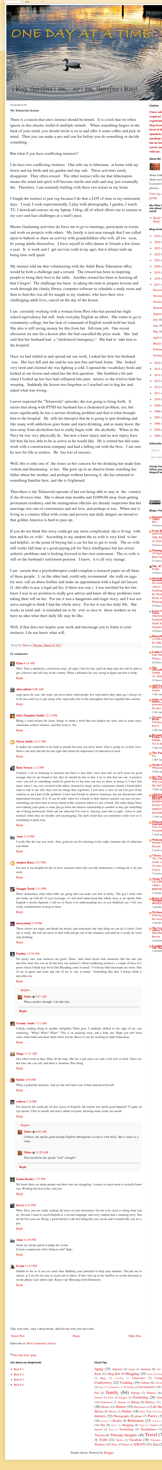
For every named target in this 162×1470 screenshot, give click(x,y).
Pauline (21, 953)
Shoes (114, 1425)
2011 (157, 393)
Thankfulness (148, 1429)
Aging (98, 1368)
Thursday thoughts (123, 1434)
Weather (99, 1444)
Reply (19, 678)
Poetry (152, 1415)
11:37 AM (30, 1053)
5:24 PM (31, 1101)
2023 (157, 248)
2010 (157, 399)
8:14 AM (29, 663)
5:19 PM (37, 923)
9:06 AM (37, 689)
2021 (157, 260)
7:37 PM (40, 1179)
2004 (157, 436)
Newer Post (17, 1336)
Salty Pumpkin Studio (30, 715)
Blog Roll (114, 1374)
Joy (154, 755)
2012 (157, 387)
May (156, 331)
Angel (131, 1369)
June (156, 325)
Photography (121, 1416)
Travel (151, 1434)
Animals (145, 1369)
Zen (155, 1444)
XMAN (139, 1444)
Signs (142, 1425)
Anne (19, 836)
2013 (157, 381)
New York (145, 1411)
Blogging (132, 1373)
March (157, 343)
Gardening (140, 1397)
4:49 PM (30, 1079)
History (149, 1402)
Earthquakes (113, 1387)
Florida (135, 1393)
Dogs (100, 1387)
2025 (157, 236)
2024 (157, 242)
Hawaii (122, 1402)
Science (156, 1420)
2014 (157, 375)
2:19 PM (29, 836)
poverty (104, 1420)
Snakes (154, 1425)
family (112, 1392)
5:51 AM (40, 996)
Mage (20, 1053)
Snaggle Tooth (25, 888)
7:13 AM (40, 1023)
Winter (125, 1444)
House (105, 1407)
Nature (127, 1411)
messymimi (23, 923)
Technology (126, 1429)
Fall (96, 1393)
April (156, 337)
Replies (25, 990)
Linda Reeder (25, 1179)
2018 (157, 278)
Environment (147, 1387)
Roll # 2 (19, 1374)
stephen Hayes (25, 862)
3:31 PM (40, 888)
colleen (20, 1101)
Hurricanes (140, 1407)
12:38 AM (33, 953)
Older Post (134, 1336)
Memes (98, 1411)
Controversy (103, 1382)
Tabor (28, 996)
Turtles (120, 1440)
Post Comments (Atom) (41, 1343)
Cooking (126, 1382)
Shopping (128, 1425)
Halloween (107, 1402)
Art (159, 1369)
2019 (157, 272)
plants (138, 1416)
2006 (157, 423)
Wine (114, 1444)
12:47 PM (31, 1266)
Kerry (20, 1205)
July (156, 319)
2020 (157, 266)
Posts (156, 450)
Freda (20, 1266)
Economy (129, 1387)
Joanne (156, 690)
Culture (145, 1383)
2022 (157, 254)
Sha (103, 1425)
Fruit (110, 1397)
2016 (157, 363)
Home (76, 1336)
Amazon (117, 1369)
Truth (103, 1439)
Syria (111, 1429)
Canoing (119, 1378)
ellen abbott (24, 689)
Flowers (151, 1393)
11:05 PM (30, 1240)
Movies (113, 1411)
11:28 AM (41, 1152)
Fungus (123, 1397)
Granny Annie (25, 1023)
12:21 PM (40, 741)
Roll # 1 (19, 1369)
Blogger (109, 1452)
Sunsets (98, 1429)
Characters (138, 1378)
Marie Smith (24, 741)
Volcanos (155, 1440)
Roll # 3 (19, 1379)
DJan (19, 663)
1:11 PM (38, 767)
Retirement (136, 1420)
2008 (157, 411)
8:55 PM (30, 1205)
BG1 (154, 521)
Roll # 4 (19, 1385)
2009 (157, 405)
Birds (97, 1374)
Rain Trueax (24, 767)
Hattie (20, 1079)
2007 (157, 417)
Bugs (103, 1378)
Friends (98, 1397)
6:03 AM (40, 1131)
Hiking (135, 1402)
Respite (117, 1421)
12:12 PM (51, 715)
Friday (155, 569)
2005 (157, 429)
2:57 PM (40, 862)
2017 (157, 284)
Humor (121, 1406)
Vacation (135, 1439)
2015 (157, 369)
